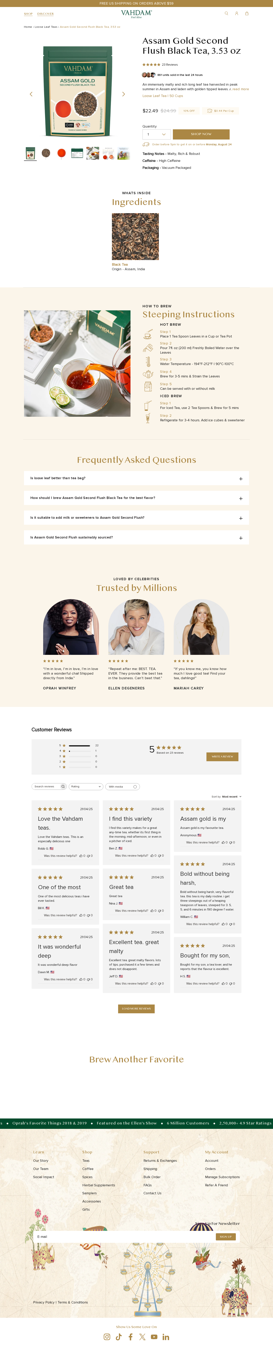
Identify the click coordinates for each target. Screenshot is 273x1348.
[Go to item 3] (61, 154)
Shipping (150, 1169)
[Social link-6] (166, 1336)
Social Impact (43, 1177)
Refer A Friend (216, 1185)
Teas (86, 1160)
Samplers (89, 1193)
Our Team (40, 1169)
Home (28, 27)
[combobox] (86, 786)
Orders (210, 1169)
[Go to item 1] (30, 154)
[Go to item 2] (46, 154)
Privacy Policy (45, 1302)
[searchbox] (45, 786)
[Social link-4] (142, 1336)
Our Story (40, 1160)
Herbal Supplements (98, 1185)
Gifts (86, 1209)
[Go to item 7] (124, 154)
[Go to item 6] (108, 154)
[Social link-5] (154, 1336)
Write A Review (222, 757)
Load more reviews (136, 1009)
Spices (87, 1177)
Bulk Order (151, 1177)
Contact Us (152, 1193)
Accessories (91, 1201)
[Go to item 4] (77, 154)
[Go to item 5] (92, 154)
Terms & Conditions (73, 1302)
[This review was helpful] (81, 856)
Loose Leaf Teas (46, 27)
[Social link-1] (107, 1336)
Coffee (88, 1169)
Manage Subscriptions (222, 1177)
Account (211, 1160)
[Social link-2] (119, 1336)
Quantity (149, 126)
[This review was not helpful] (88, 856)
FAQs (147, 1185)
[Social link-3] (130, 1336)
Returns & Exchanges (160, 1160)
